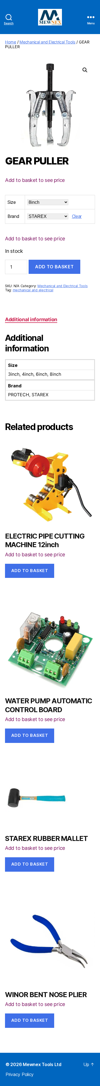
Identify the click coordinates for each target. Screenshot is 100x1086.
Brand (13, 216)
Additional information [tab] (31, 319)
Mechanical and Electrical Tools (47, 42)
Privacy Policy (20, 1074)
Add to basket (54, 266)
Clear (77, 216)
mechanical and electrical (33, 290)
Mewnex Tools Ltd (42, 1064)
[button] (85, 70)
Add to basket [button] (29, 570)
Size (12, 202)
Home (10, 42)
